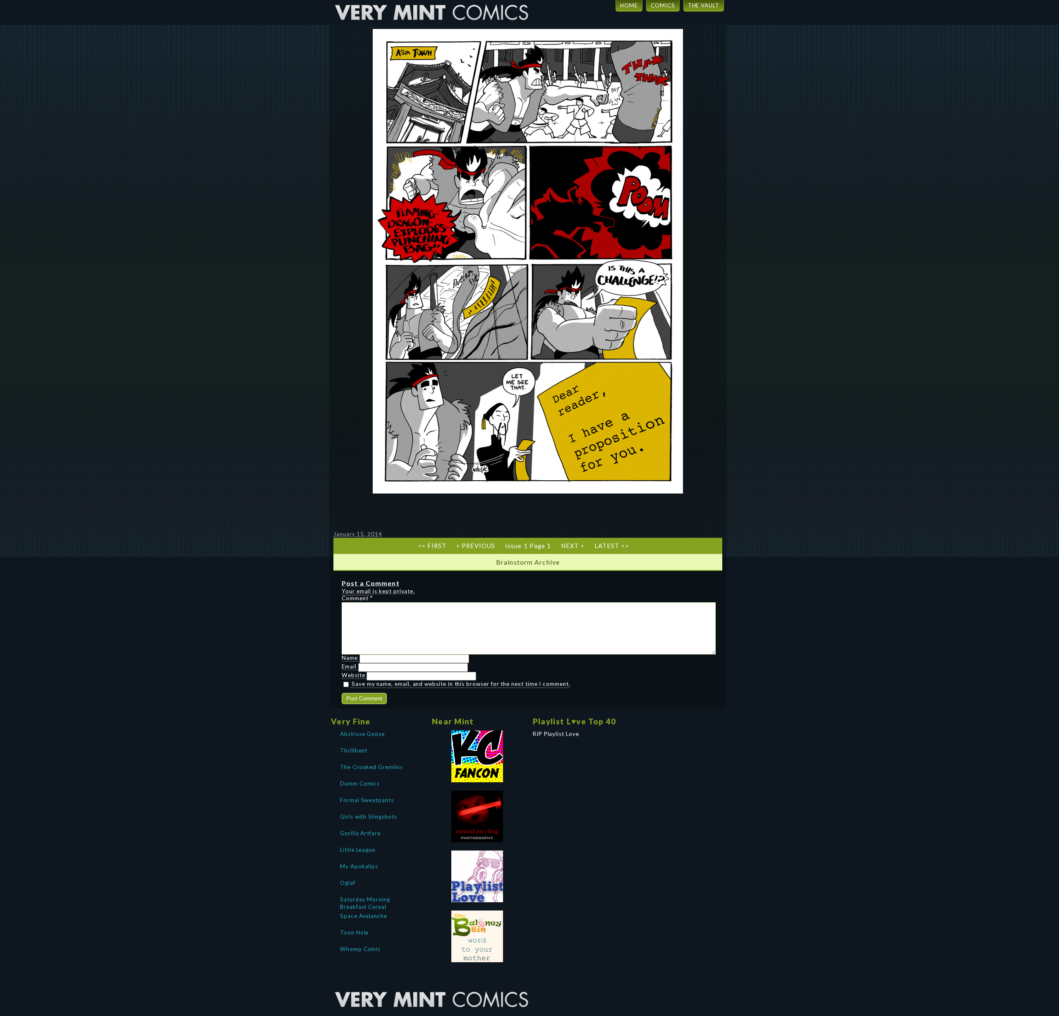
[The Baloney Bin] (477, 936)
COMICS (663, 5)
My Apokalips (359, 866)
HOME (629, 5)
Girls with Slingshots (368, 816)
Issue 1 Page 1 (528, 545)
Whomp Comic (360, 949)
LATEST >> (611, 545)
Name (350, 657)
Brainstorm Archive (528, 562)
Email (349, 666)
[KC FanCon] (477, 756)
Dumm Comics (360, 783)
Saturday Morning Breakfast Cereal (365, 902)
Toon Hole (354, 932)
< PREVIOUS (475, 545)
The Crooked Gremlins (371, 767)
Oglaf (347, 882)
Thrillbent (353, 750)
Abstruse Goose (362, 734)
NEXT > (573, 545)
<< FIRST (432, 545)
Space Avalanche (363, 916)
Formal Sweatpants (367, 800)
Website (353, 675)
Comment (357, 598)
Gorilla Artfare (360, 833)
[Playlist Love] (477, 876)
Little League (357, 849)
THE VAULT (703, 5)
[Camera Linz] (477, 816)
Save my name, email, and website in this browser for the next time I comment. (461, 684)
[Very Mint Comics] (432, 985)
